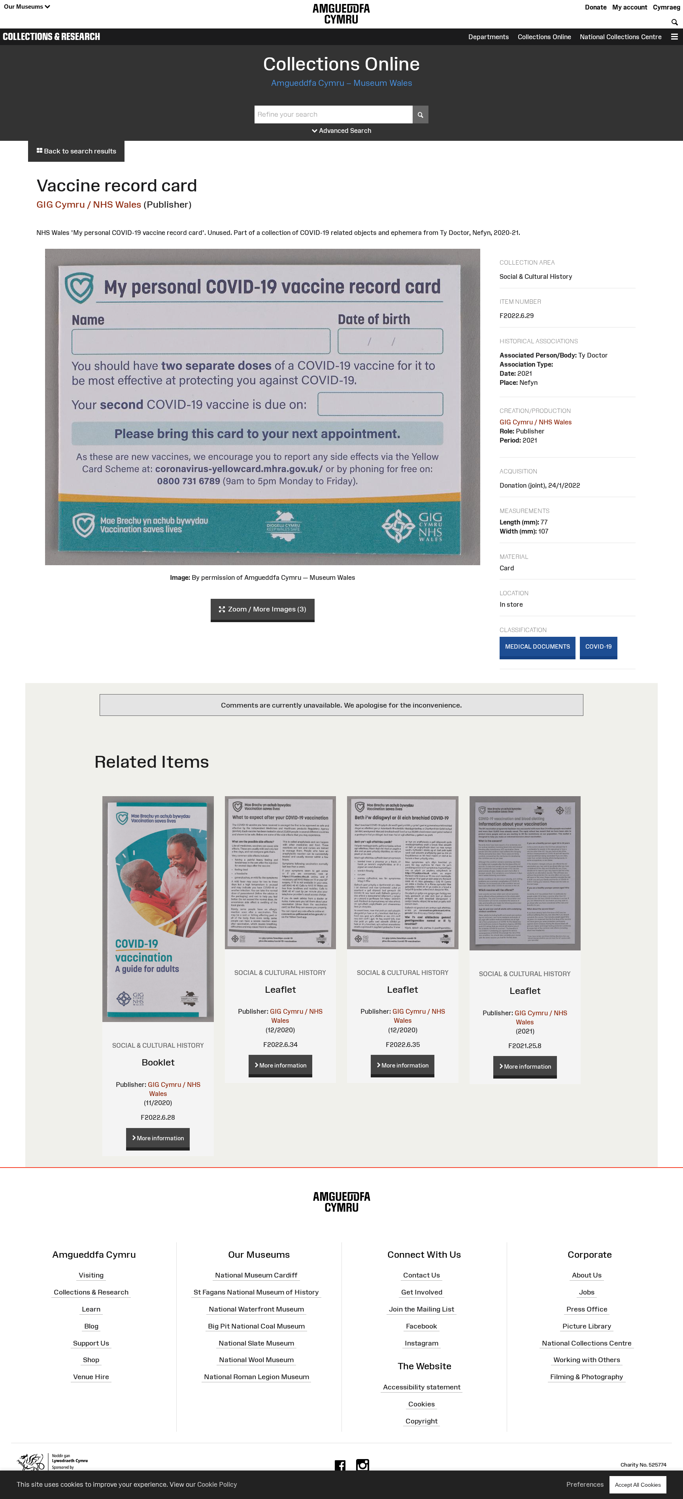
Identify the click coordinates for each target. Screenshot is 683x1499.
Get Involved (421, 1292)
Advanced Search (344, 130)
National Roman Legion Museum (256, 1377)
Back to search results (79, 151)
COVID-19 (598, 646)
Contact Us (421, 1275)
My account (629, 7)
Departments (488, 36)
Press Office (587, 1309)
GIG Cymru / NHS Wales (89, 204)
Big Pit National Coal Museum (256, 1326)
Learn (91, 1309)
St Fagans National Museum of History (256, 1292)
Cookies (421, 1404)
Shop (91, 1360)
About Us (587, 1275)
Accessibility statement (421, 1387)
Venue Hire (91, 1377)
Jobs (586, 1292)
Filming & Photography (586, 1377)
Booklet (158, 1062)
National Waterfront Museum (256, 1309)
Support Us (91, 1343)
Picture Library (586, 1326)
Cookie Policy (217, 1484)
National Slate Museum (256, 1343)
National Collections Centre (621, 36)
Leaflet (280, 989)
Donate (596, 7)
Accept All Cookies (638, 1485)
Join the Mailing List (421, 1309)
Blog (91, 1326)
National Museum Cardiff (256, 1275)
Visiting (91, 1275)
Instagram (421, 1343)
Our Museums (24, 6)
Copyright (422, 1421)
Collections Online (544, 36)
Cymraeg (666, 7)
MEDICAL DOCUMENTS (537, 646)
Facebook (421, 1326)
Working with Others (586, 1360)
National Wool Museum (256, 1360)
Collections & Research (51, 36)
